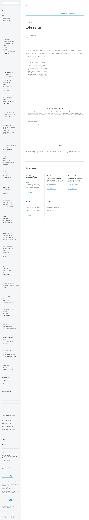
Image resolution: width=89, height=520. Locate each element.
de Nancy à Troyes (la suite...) (9, 369)
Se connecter (7, 517)
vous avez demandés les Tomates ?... (10, 145)
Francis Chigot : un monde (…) (8, 407)
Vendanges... (5, 317)
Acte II (4, 287)
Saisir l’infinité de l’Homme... (9, 309)
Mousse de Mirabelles (7, 233)
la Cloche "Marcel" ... (7, 350)
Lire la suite (31, 192)
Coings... (4, 241)
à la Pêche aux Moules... (7, 70)
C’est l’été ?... (5, 147)
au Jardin (5, 84)
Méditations (38, 16)
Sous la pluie (5, 218)
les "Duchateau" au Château (8, 59)
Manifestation (5, 37)
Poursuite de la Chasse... (8, 279)
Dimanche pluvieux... (7, 322)
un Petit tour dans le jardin (9, 112)
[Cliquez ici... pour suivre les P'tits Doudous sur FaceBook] (9, 500)
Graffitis (5, 320)
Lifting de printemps (7, 348)
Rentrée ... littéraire (7, 80)
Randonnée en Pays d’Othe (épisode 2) (10, 51)
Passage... (5, 216)
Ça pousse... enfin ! (6, 130)
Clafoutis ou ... (6, 250)
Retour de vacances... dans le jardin (10, 110)
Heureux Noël (6, 352)
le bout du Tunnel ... (7, 185)
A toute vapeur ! (6, 35)
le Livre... (5, 264)
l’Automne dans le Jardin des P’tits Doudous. (10, 141)
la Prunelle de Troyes (7, 26)
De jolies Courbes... (7, 339)
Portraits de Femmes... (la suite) (9, 356)
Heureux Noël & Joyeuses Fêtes (9, 328)
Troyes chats (5, 311)
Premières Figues (6, 164)
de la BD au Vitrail (7, 272)
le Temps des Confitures (8, 248)
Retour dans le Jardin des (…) (8, 404)
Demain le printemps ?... (8, 137)
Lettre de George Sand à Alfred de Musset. (10, 374)
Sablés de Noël (6, 231)
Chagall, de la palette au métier (9, 333)
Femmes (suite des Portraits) (9, 361)
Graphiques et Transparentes (9, 162)
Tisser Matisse (6, 335)
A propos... (4, 383)
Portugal (71, 52)
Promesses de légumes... (8, 151)
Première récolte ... (7, 224)
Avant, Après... (6, 103)
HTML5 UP (12, 517)
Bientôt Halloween (7, 200)
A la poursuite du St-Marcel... (9, 302)
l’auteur (7, 485)
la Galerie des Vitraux (7, 300)
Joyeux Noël (5, 371)
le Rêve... (5, 266)
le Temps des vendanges (8, 337)
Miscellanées (5, 268)
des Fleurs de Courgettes (8, 214)
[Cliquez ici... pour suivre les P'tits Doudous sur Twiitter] (11, 500)
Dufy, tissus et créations (8, 324)
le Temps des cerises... (7, 135)
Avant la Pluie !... (5, 396)
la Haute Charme (32, 16)
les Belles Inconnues (7, 149)
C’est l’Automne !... (6, 88)
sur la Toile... (6, 304)
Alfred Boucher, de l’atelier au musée (10, 281)
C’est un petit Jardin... (7, 20)
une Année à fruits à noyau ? (9, 114)
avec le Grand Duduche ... (8, 326)
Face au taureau (6, 315)
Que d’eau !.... (5, 171)
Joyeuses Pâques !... (6, 39)
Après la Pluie (6, 169)
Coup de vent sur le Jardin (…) (9, 429)
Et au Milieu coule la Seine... (8, 41)
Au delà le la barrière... (8, 173)
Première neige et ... (7, 45)
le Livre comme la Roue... (8, 72)
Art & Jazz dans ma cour (8, 341)
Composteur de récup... (7, 220)
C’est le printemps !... (7, 116)
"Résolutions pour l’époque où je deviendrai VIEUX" (9, 259)
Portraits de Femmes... (7, 358)
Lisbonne (43, 56)
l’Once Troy (5, 22)
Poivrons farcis (6, 244)
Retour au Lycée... (6, 365)
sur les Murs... (6, 307)
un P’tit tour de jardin (7, 420)
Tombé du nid (5, 175)
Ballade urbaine (6, 53)
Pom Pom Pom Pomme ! (7, 143)
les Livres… (5, 343)
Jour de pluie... (6, 108)
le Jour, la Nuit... (6, 68)
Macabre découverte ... (7, 97)
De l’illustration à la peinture (9, 292)
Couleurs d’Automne (7, 198)
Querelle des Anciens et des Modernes (11, 285)
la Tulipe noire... (6, 179)
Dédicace (4, 78)
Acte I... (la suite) (6, 296)
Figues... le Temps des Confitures (9, 239)
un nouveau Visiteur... (7, 125)
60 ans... (4, 57)
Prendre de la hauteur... (8, 47)
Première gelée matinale (8, 202)
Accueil (27, 16)
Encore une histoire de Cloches (9, 43)
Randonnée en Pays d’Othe (8, 55)
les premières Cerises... (8, 222)
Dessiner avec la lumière (8, 363)
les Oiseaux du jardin (7, 86)
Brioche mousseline (7, 252)
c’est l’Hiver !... (6, 195)
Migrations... (5, 49)
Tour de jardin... (6, 123)
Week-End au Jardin (7, 177)
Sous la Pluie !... (6, 166)
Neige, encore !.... (6, 191)
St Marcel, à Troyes (7, 330)
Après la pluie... (6, 90)
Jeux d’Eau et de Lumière (8, 76)
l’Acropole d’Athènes (6, 423)
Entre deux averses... (7, 105)
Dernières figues (6, 92)
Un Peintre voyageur (7, 294)
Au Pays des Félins (6, 276)
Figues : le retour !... (7, 160)
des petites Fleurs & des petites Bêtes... (9, 183)
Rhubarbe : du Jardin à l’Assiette (9, 237)
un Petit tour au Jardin (8, 206)
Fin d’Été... (5, 158)
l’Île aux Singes (6, 274)
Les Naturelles (6, 313)
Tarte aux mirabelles (7, 254)
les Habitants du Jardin (8, 211)
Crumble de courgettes (8, 246)
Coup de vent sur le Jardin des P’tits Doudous (10, 128)
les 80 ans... (5, 367)
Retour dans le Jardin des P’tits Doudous (9, 133)
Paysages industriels (7, 74)
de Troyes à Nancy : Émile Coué (9, 354)
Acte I (4, 298)
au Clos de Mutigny (6, 82)
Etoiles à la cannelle (7, 235)
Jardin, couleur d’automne (8, 101)
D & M (49, 178)
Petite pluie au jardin (7, 95)
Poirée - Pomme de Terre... (8, 204)
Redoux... (5, 99)
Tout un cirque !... (6, 24)
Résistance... (5, 193)
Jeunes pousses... (6, 187)
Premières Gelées (6, 156)
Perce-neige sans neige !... (8, 118)
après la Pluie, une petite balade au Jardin (10, 209)
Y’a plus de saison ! (7, 189)
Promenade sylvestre (7, 270)
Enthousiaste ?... (6, 262)
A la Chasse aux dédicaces (8, 283)
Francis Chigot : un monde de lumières (10, 289)
